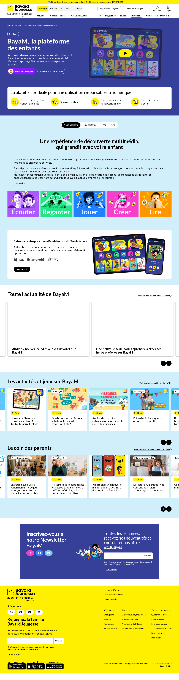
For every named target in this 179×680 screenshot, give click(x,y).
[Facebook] (39, 553)
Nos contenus (90, 125)
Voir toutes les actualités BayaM (154, 295)
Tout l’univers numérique (23, 25)
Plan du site (156, 637)
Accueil (10, 25)
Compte (168, 10)
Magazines (110, 15)
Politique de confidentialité (136, 663)
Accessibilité (166, 666)
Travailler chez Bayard (161, 628)
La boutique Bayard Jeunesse (134, 614)
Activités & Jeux (79, 15)
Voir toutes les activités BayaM (154, 383)
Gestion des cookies (113, 663)
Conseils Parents (58, 15)
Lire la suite (19, 183)
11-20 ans (77, 9)
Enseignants (109, 614)
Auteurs (107, 619)
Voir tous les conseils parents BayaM (152, 449)
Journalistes (109, 624)
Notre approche (71, 125)
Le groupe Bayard (159, 624)
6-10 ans (65, 9)
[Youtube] (30, 612)
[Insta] (11, 612)
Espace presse (157, 619)
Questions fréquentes (113, 594)
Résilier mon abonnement (132, 628)
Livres (123, 15)
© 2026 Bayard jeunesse (161, 663)
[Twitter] (39, 612)
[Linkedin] (49, 553)
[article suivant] (169, 442)
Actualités (42, 15)
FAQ (104, 125)
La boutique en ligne (134, 8)
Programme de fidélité (131, 624)
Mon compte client (130, 619)
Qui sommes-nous (159, 614)
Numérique (136, 15)
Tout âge (42, 9)
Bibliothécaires (111, 628)
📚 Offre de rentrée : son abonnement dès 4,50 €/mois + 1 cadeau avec (85, 2)
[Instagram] (30, 553)
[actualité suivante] (169, 363)
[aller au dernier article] (163, 442)
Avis (113, 125)
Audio (149, 15)
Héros (98, 15)
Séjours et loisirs (163, 15)
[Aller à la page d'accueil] (19, 16)
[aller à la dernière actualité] (163, 363)
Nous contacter (111, 599)
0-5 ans (53, 9)
